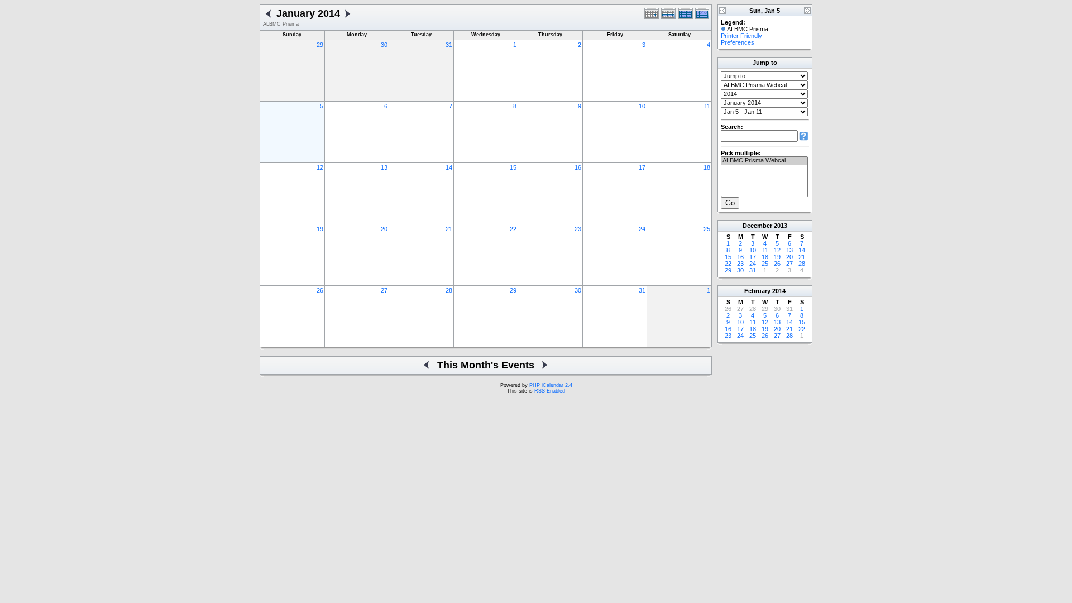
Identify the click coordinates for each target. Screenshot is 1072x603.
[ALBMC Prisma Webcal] (764, 161)
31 (449, 44)
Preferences (737, 42)
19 (320, 229)
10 (642, 106)
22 (513, 229)
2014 (779, 291)
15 (513, 167)
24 (642, 229)
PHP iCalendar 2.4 (550, 385)
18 (707, 167)
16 (578, 167)
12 (320, 167)
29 (320, 44)
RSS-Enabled (549, 391)
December (757, 225)
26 (320, 290)
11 (707, 106)
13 (384, 167)
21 (449, 229)
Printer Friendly (741, 35)
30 (384, 44)
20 (384, 229)
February (757, 291)
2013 (780, 225)
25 (707, 229)
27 (384, 290)
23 (578, 229)
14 (449, 167)
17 (642, 167)
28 (449, 290)
